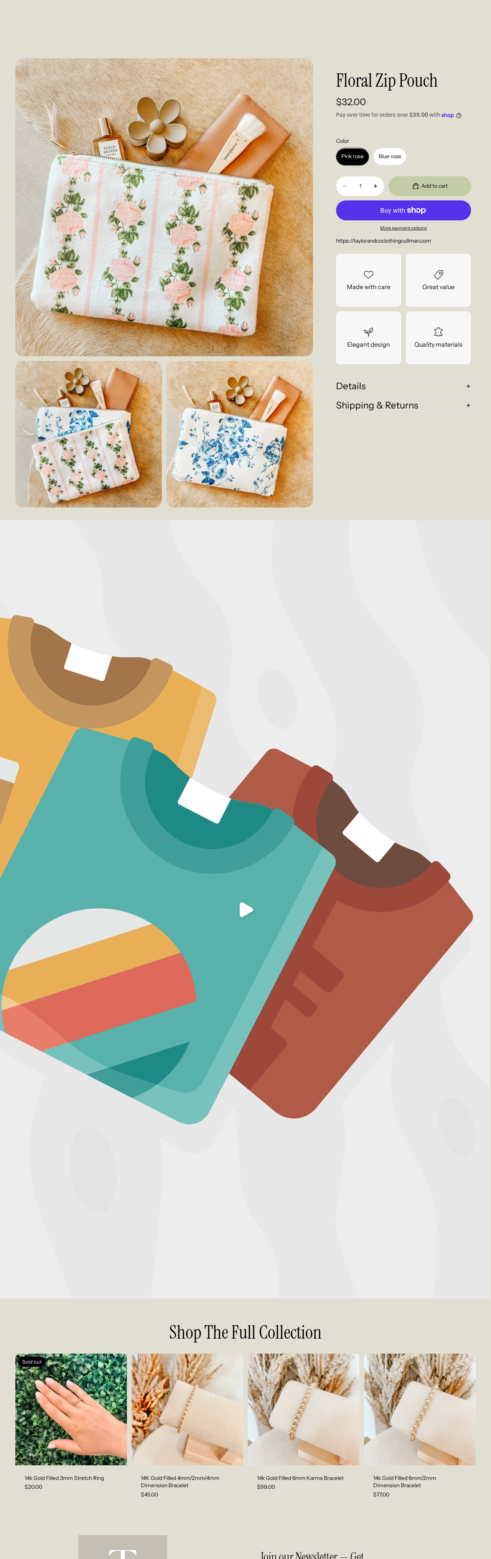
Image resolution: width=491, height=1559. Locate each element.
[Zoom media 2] (88, 434)
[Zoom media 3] (239, 434)
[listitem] (368, 35)
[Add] (231, 1453)
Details (351, 386)
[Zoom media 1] (164, 207)
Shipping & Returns (377, 405)
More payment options (403, 228)
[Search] (437, 34)
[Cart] (470, 34)
